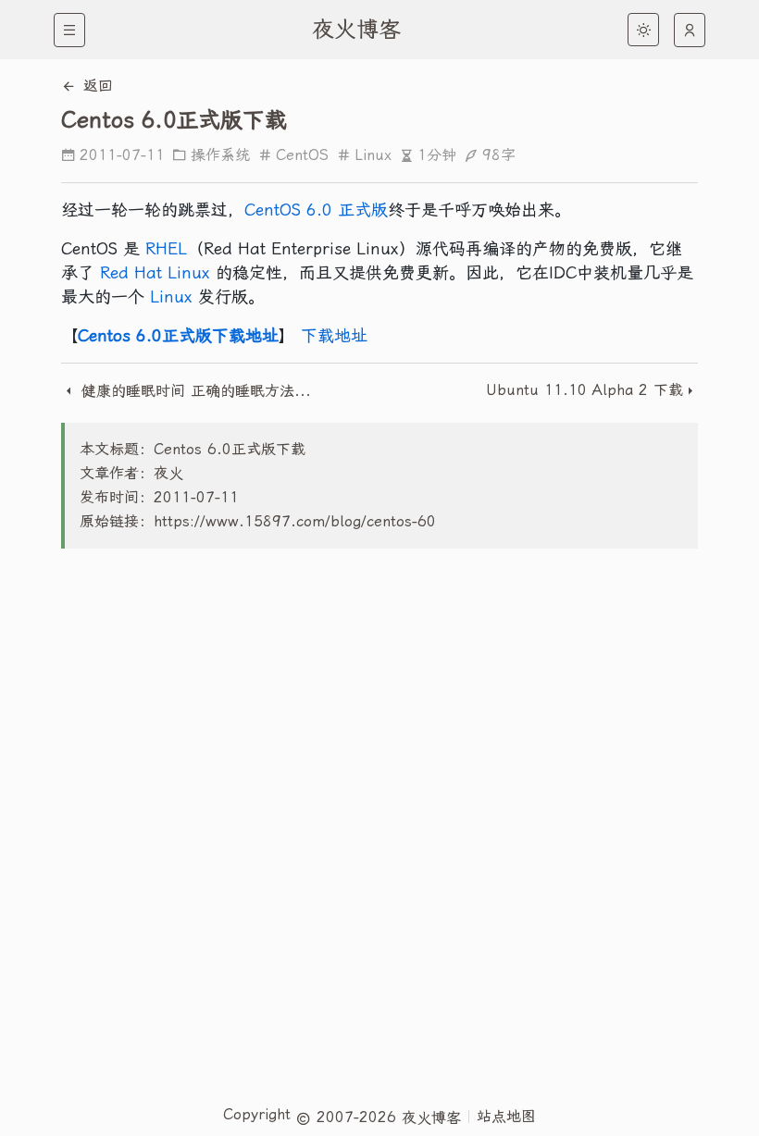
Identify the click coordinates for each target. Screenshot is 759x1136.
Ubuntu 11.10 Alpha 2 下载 (584, 390)
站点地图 (506, 1116)
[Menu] (69, 30)
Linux (373, 155)
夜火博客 (356, 30)
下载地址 (334, 335)
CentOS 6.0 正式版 (316, 209)
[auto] (689, 30)
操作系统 (220, 155)
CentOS (302, 155)
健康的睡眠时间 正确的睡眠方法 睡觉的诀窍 (196, 391)
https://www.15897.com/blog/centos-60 (295, 521)
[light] (643, 29)
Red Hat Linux (155, 272)
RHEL (166, 248)
